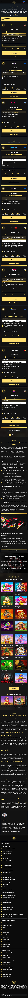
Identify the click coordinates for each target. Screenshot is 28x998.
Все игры (14, 688)
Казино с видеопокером (8, 969)
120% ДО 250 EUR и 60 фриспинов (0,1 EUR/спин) (14, 73)
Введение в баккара (7, 909)
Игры (4, 863)
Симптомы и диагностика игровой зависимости (13, 914)
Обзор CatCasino (14, 221)
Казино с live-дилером (7, 851)
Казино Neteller (6, 932)
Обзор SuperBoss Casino (14, 302)
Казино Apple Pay (6, 939)
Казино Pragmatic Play (8, 953)
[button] (14, 995)
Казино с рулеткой (7, 964)
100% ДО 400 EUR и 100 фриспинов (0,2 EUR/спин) (13, 280)
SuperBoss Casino (14, 274)
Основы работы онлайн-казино (10, 895)
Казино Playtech (6, 957)
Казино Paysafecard (7, 925)
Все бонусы (5, 858)
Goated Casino (14, 355)
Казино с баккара (7, 974)
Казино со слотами (7, 962)
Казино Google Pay (7, 942)
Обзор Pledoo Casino (14, 343)
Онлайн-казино (6, 846)
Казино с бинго (6, 972)
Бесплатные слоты (7, 865)
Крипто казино (6, 937)
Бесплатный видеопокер (8, 875)
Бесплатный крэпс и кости (9, 879)
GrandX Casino (14, 232)
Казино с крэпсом (7, 976)
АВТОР (3, 819)
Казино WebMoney (7, 944)
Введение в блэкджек (7, 904)
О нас (4, 886)
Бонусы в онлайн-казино (8, 897)
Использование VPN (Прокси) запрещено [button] (13, 159)
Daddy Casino (14, 68)
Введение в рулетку (7, 902)
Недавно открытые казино (9, 848)
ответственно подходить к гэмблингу (14, 732)
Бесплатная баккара (7, 872)
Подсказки (5, 884)
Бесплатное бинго (7, 877)
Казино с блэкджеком (8, 967)
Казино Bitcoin (6, 946)
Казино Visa (5, 927)
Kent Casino (14, 107)
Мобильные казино (7, 853)
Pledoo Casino (14, 314)
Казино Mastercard (7, 930)
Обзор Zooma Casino (14, 425)
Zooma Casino (14, 395)
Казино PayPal (6, 923)
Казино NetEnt (6, 955)
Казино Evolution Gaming (8, 960)
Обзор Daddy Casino (14, 96)
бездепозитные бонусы (22, 802)
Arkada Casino (14, 152)
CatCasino (14, 193)
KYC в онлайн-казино (7, 916)
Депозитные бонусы (7, 860)
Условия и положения (8, 889)
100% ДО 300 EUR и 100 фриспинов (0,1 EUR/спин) (13, 238)
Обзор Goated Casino (14, 384)
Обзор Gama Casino (14, 56)
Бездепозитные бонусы (14, 550)
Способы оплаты (6, 79)
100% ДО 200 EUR (10, 34)
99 (15, 434)
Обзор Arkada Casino (14, 182)
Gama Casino (14, 29)
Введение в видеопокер (8, 907)
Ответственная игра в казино (9, 912)
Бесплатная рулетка (7, 867)
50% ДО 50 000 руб (10, 157)
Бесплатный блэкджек (8, 870)
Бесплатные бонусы (7, 856)
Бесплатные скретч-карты (8, 882)
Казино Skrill (5, 934)
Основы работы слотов (8, 900)
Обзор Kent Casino (14, 134)
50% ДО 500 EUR (10, 112)
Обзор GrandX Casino (14, 263)
